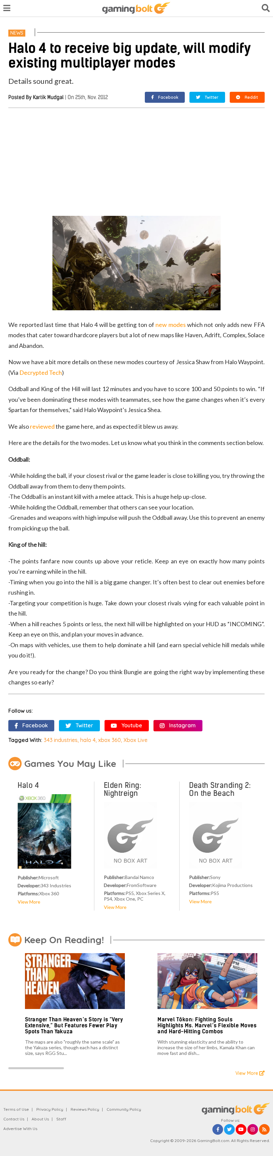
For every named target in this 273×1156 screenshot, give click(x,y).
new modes (170, 324)
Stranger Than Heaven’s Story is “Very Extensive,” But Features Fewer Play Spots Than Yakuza (74, 1025)
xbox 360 (109, 740)
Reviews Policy (85, 1109)
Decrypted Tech (40, 372)
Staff (61, 1118)
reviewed (42, 426)
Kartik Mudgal (48, 97)
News (16, 33)
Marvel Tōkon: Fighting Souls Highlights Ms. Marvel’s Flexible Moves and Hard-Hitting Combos (206, 1025)
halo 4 (88, 740)
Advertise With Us (20, 1128)
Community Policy (124, 1109)
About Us (40, 1118)
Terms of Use (16, 1109)
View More (29, 902)
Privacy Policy (49, 1109)
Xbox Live (135, 740)
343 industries (61, 740)
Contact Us (13, 1118)
